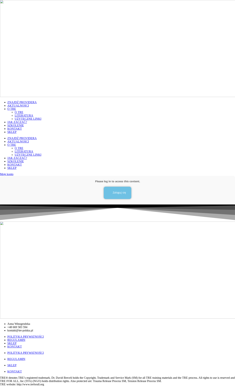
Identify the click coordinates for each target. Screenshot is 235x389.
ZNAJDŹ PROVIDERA (22, 102)
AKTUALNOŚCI (18, 105)
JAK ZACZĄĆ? (17, 122)
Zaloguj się (119, 192)
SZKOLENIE (15, 125)
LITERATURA (24, 115)
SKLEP (12, 132)
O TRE (11, 108)
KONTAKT (14, 128)
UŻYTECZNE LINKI (28, 118)
